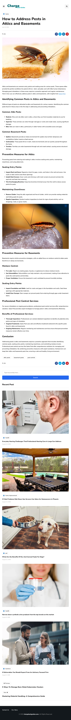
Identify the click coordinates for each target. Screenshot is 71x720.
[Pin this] (67, 34)
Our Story (15, 710)
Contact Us (5, 710)
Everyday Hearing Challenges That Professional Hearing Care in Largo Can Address (31, 441)
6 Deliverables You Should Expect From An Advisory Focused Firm (25, 672)
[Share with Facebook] (56, 34)
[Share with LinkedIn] (63, 34)
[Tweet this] (60, 34)
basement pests (19, 357)
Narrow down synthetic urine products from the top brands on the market (28, 615)
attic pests (7, 357)
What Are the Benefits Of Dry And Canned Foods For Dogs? (23, 557)
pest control (31, 357)
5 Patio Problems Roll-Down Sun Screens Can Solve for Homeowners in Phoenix (30, 499)
